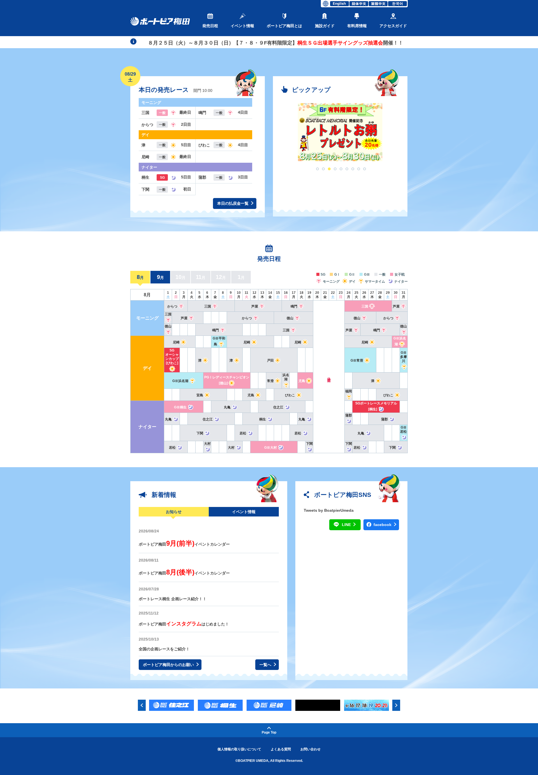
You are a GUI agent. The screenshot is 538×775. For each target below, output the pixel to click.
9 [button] (364, 168)
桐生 (262, 419)
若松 (243, 433)
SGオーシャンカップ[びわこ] (172, 356)
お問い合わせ (310, 749)
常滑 (270, 381)
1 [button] (317, 168)
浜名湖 (285, 377)
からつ (172, 306)
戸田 (270, 360)
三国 (207, 306)
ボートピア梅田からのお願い (169, 664)
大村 (231, 448)
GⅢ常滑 (357, 360)
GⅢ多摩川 (403, 357)
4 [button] (335, 168)
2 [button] (323, 168)
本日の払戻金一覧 (233, 203)
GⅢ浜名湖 (180, 381)
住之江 (278, 407)
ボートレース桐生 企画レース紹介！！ (173, 599)
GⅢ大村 (270, 448)
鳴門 (294, 306)
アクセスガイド (393, 26)
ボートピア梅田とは (284, 26)
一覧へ (265, 664)
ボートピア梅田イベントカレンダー (184, 544)
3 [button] (329, 168)
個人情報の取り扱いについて (239, 749)
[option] (340, 132)
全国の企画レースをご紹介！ (164, 649)
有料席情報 (357, 26)
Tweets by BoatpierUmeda (329, 510)
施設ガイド (325, 26)
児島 (301, 381)
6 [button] (346, 168)
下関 (199, 433)
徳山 (290, 318)
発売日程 (210, 26)
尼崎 (176, 342)
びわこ (290, 395)
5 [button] (341, 168)
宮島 (199, 395)
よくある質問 (281, 749)
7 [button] (352, 168)
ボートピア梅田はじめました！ (184, 624)
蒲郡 (384, 419)
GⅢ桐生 (180, 407)
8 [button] (358, 168)
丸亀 (227, 407)
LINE (347, 524)
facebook (383, 524)
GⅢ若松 (403, 429)
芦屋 (254, 306)
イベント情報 (242, 26)
